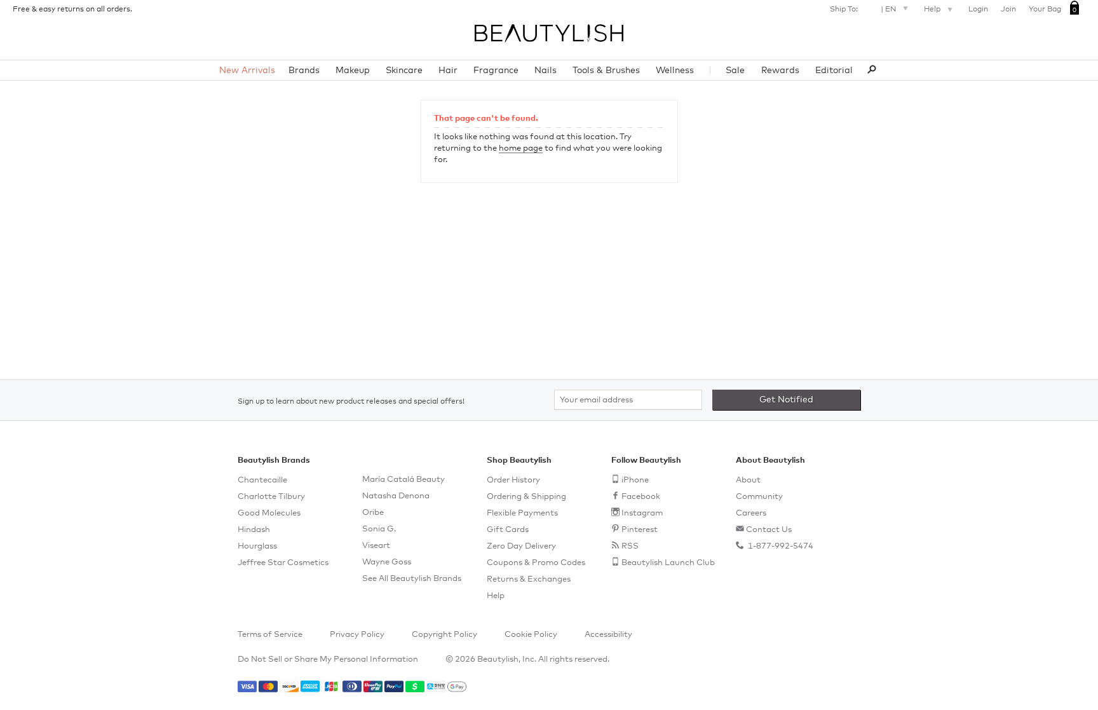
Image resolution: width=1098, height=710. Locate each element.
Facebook (640, 497)
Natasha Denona (396, 496)
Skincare (404, 70)
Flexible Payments (522, 513)
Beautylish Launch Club (668, 563)
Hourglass (257, 546)
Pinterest (639, 530)
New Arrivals (247, 70)
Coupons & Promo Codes (536, 563)
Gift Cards (508, 530)
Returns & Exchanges (529, 579)
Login (978, 9)
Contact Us (769, 530)
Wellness (675, 70)
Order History (513, 480)
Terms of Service (270, 635)
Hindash (254, 530)
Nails (545, 70)
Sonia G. (379, 529)
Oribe (373, 513)
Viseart (376, 546)
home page (521, 148)
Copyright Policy (444, 635)
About (748, 480)
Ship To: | (863, 9)
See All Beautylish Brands (411, 579)
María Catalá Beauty (403, 479)
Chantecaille (262, 480)
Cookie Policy (531, 635)
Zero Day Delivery (521, 546)
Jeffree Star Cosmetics (283, 563)
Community (759, 497)
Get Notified (786, 399)
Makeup (353, 70)
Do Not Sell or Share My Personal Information (328, 659)
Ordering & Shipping (526, 497)
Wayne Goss (386, 562)
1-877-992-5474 (779, 546)
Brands (304, 70)
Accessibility (608, 635)
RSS (630, 546)
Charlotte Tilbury (271, 497)
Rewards (780, 70)
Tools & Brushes (606, 70)
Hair (448, 70)
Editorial (834, 70)
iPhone (635, 480)
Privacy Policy (357, 635)
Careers (751, 513)
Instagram (642, 513)
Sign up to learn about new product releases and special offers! (351, 402)
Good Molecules (269, 513)
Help (933, 9)
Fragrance (495, 70)
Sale (735, 70)
